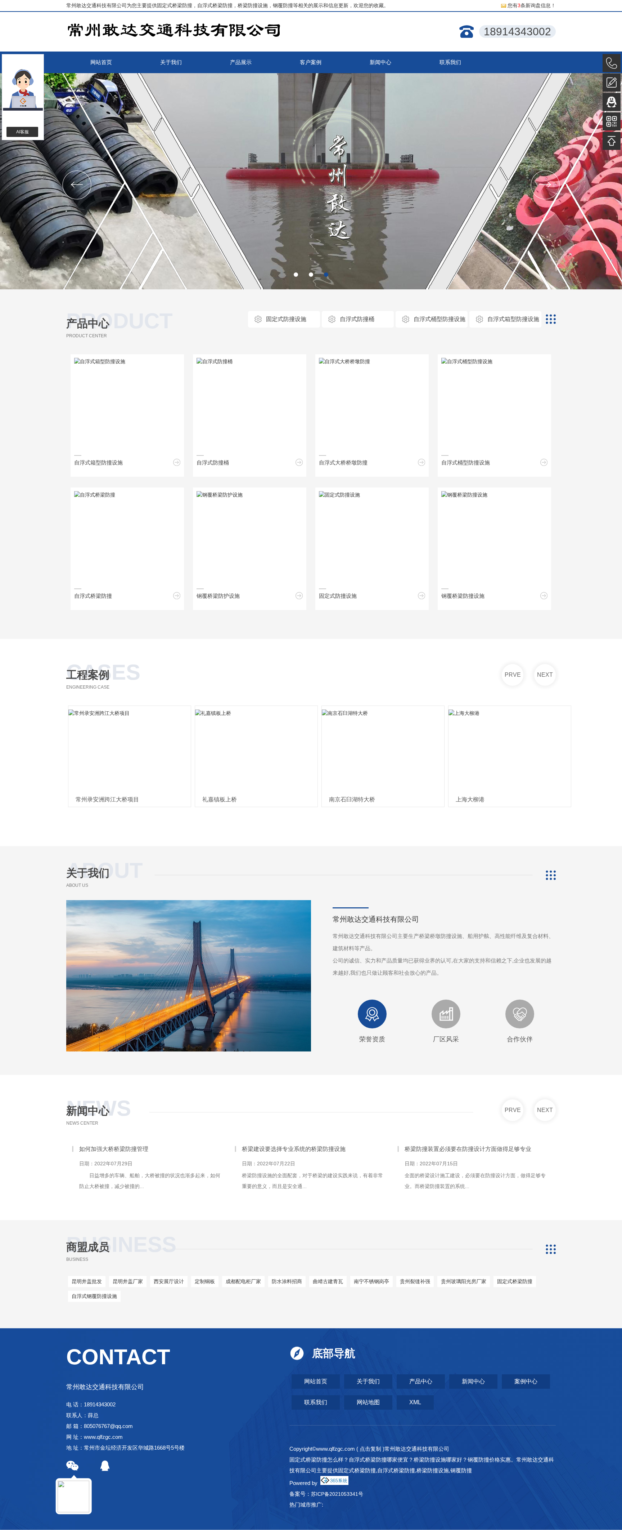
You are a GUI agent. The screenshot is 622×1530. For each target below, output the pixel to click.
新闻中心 (87, 1111)
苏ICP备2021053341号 (337, 1494)
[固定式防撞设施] (339, 495)
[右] (545, 185)
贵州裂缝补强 (415, 1281)
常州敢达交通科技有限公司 (376, 919)
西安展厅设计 (169, 1281)
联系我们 (315, 1402)
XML (415, 1402)
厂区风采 (446, 1039)
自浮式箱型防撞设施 (513, 319)
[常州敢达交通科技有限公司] (311, 181)
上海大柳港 (365, 799)
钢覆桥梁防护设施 (218, 596)
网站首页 (315, 1381)
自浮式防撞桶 (357, 319)
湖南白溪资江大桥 (500, 799)
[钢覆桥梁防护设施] (220, 495)
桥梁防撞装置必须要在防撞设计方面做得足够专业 (342, 1149)
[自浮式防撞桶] (215, 361)
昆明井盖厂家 (128, 1281)
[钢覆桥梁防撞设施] (464, 495)
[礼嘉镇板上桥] (151, 751)
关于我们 (368, 1381)
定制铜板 (205, 1281)
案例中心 (525, 1381)
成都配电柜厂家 (243, 1281)
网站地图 (368, 1402)
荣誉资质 (372, 1039)
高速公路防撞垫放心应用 (473, 1149)
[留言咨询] (612, 83)
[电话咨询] (612, 63)
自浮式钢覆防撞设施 (94, 1296)
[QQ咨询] (612, 102)
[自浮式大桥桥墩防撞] (344, 361)
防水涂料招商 (287, 1281)
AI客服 (22, 131)
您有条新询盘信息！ (532, 5)
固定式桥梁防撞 (174, 5)
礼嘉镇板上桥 (114, 799)
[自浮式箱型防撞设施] (99, 361)
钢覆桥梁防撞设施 (462, 596)
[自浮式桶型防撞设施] (466, 361)
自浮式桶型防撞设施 (439, 319)
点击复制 (370, 1449)
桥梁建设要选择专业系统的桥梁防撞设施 (168, 1149)
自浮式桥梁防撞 (93, 596)
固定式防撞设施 (286, 319)
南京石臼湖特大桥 (247, 799)
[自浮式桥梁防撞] (94, 495)
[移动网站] (612, 121)
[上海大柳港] (404, 751)
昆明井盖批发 (87, 1281)
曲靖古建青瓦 (328, 1281)
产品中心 (87, 323)
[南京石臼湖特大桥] (278, 751)
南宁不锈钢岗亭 (371, 1281)
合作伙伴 (520, 1039)
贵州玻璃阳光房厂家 (463, 1281)
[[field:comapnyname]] (174, 32)
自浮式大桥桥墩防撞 (343, 462)
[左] (76, 185)
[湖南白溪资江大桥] (531, 751)
